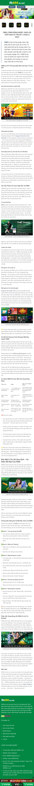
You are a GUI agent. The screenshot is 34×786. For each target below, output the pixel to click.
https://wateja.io (27, 684)
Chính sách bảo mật (8, 725)
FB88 (2, 704)
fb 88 (4, 773)
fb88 (21, 771)
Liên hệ (5, 739)
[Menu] (2, 3)
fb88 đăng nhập (27, 771)
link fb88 (5, 775)
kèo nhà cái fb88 (11, 773)
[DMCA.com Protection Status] (6, 716)
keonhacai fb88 (27, 773)
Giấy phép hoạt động (9, 736)
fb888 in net (20, 750)
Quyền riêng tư (7, 731)
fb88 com (19, 773)
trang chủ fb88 (13, 775)
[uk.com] (17, 2)
